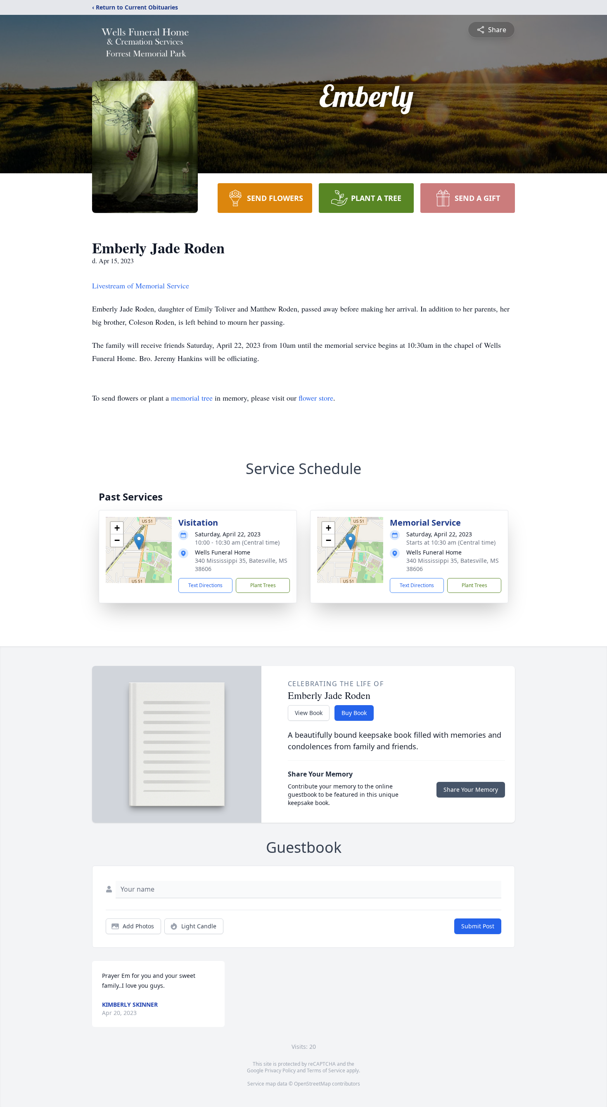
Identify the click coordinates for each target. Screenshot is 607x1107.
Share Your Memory (470, 789)
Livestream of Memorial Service (140, 285)
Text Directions (205, 585)
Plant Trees (263, 585)
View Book (308, 713)
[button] (139, 541)
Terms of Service (326, 1070)
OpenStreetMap (312, 1083)
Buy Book (354, 713)
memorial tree (192, 398)
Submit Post (477, 926)
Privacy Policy (280, 1070)
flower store (316, 398)
